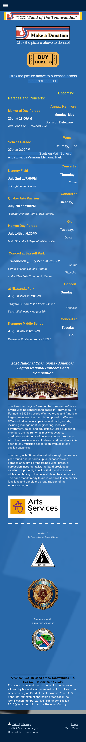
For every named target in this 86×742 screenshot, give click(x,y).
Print (15, 724)
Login (74, 724)
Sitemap (26, 724)
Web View (71, 728)
